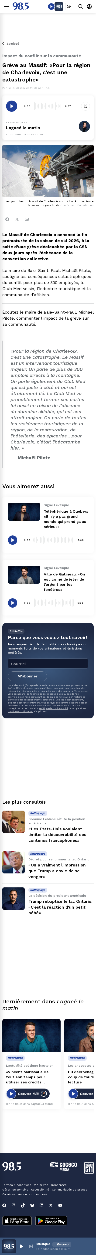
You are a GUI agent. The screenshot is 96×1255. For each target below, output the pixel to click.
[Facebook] (7, 219)
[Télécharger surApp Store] (17, 1221)
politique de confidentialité (53, 708)
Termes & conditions (16, 1185)
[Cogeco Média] (63, 1169)
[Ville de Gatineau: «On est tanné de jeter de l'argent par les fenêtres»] (24, 575)
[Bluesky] (32, 1205)
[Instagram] (13, 1205)
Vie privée (41, 1185)
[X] (51, 1205)
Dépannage (59, 1185)
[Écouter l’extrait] (11, 106)
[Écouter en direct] (51, 6)
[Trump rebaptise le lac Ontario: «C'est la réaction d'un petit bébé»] (13, 898)
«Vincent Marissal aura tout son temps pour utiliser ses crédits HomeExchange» (27, 1077)
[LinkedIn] (41, 1205)
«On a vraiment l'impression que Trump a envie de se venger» (57, 871)
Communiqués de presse (69, 1189)
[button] (21, 1246)
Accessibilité (40, 1189)
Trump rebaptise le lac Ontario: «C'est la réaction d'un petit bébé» (60, 907)
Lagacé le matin (23, 127)
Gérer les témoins (15, 1189)
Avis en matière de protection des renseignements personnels (46, 698)
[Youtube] (60, 1205)
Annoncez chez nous (32, 1194)
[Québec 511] (89, 1172)
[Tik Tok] (23, 1205)
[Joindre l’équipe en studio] (68, 6)
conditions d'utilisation (20, 711)
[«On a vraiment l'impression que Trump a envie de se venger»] (13, 862)
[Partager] (85, 106)
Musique (43, 1244)
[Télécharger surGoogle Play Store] (51, 1221)
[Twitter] (17, 219)
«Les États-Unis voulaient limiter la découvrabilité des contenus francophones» (57, 834)
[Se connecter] (89, 6)
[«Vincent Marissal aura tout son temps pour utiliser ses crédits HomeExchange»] (31, 1035)
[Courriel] (27, 219)
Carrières (8, 1194)
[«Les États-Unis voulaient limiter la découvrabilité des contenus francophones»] (13, 822)
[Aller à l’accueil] (21, 8)
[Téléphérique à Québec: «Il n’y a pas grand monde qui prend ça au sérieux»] (24, 512)
